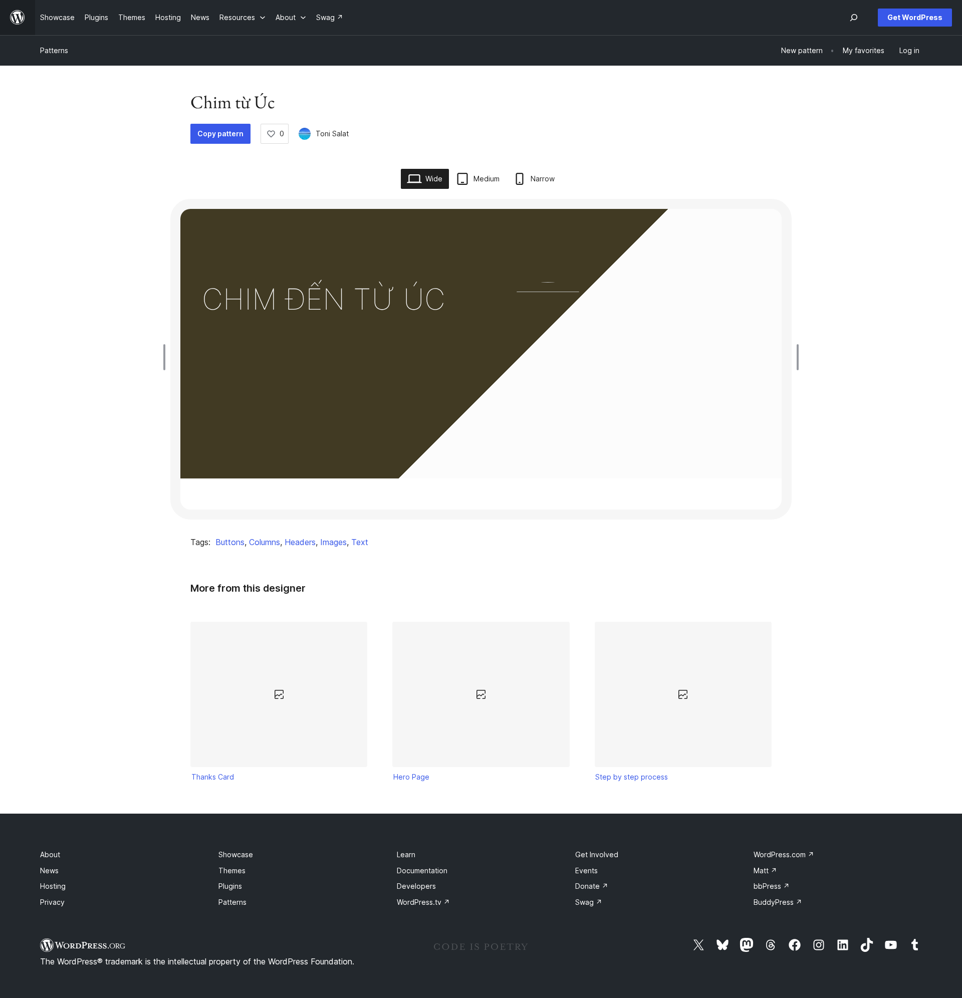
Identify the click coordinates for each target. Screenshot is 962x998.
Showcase (235, 854)
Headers (300, 542)
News (49, 870)
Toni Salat (332, 133)
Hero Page (411, 777)
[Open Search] (854, 17)
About (50, 854)
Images (333, 542)
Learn (406, 854)
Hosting (53, 886)
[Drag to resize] (166, 357)
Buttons (230, 542)
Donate (591, 886)
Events (586, 870)
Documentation (422, 870)
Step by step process (631, 777)
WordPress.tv (423, 902)
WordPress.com (784, 854)
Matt (765, 870)
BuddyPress (778, 902)
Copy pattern (220, 133)
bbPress (772, 886)
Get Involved (596, 854)
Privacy (52, 902)
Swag (588, 902)
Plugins (230, 886)
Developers (416, 886)
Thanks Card (212, 777)
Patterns (54, 50)
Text (359, 542)
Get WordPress (914, 17)
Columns (264, 542)
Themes (232, 870)
